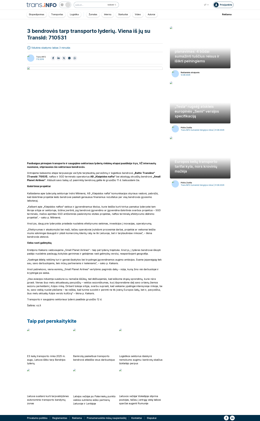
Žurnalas (93, 14)
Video (138, 14)
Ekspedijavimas (36, 14)
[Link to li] (232, 418)
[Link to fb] (226, 418)
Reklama (227, 14)
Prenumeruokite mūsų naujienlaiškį (106, 417)
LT (205, 5)
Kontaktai (136, 417)
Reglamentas (59, 417)
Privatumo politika (37, 417)
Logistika (74, 14)
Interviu (107, 14)
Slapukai (151, 417)
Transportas (57, 14)
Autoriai (151, 14)
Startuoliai (123, 14)
